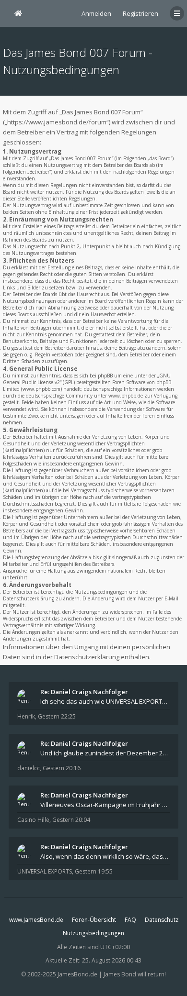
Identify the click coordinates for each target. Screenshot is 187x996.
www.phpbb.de (125, 395)
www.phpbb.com (41, 389)
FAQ (130, 920)
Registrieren (140, 13)
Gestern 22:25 (57, 716)
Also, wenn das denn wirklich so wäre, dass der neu (105, 856)
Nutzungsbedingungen (93, 933)
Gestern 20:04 (71, 820)
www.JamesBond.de (36, 920)
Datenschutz (161, 920)
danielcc (28, 768)
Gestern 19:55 (94, 871)
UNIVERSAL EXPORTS (44, 871)
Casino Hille (33, 820)
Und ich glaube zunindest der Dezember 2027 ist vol (105, 753)
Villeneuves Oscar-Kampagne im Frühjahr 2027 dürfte (105, 804)
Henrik (26, 716)
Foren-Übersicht (94, 920)
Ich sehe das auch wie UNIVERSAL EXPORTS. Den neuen (105, 701)
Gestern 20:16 (62, 768)
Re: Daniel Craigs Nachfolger (84, 691)
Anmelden (96, 13)
